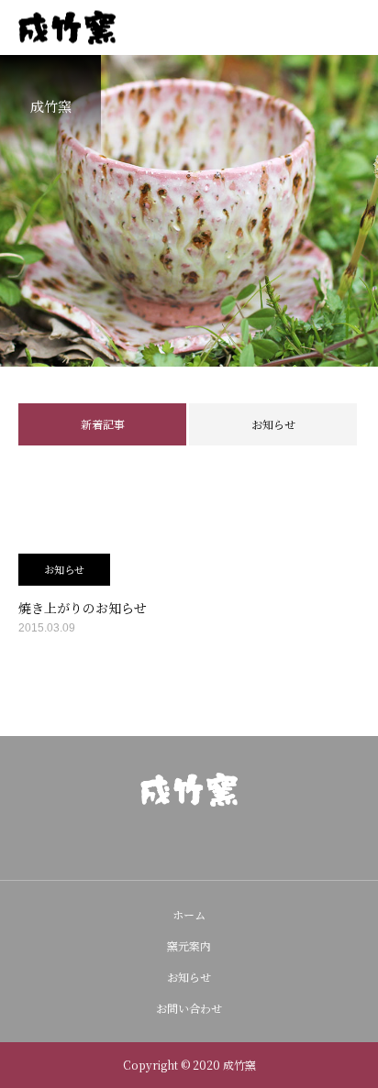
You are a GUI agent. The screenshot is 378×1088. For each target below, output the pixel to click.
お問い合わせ (189, 1008)
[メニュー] (350, 27)
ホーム (189, 914)
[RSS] (218, 843)
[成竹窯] (189, 790)
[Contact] (189, 843)
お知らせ (273, 424)
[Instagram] (159, 843)
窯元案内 (189, 945)
